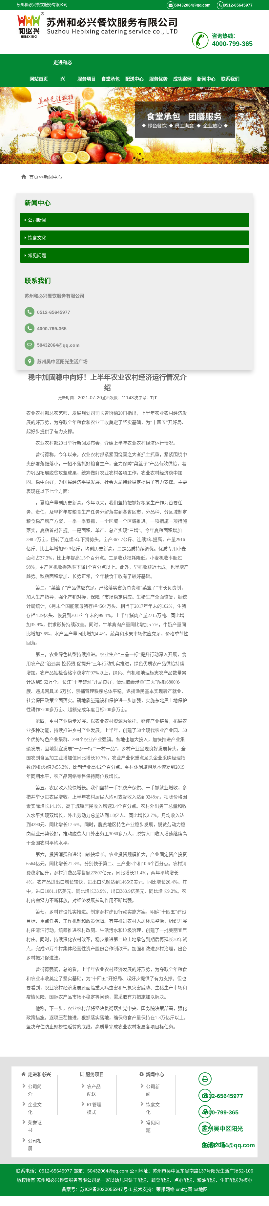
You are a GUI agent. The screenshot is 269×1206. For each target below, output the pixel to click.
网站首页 (39, 78)
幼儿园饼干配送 (130, 1180)
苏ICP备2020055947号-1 (106, 1189)
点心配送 (183, 1180)
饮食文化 (37, 237)
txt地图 (201, 1189)
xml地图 (184, 1189)
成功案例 (182, 78)
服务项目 (86, 78)
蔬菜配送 (160, 1180)
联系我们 (230, 78)
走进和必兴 (62, 63)
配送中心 (134, 78)
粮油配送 (206, 1180)
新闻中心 (206, 78)
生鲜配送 (229, 1180)
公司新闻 (37, 220)
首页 (33, 177)
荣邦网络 (165, 1189)
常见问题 (37, 255)
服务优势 (158, 78)
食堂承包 (110, 78)
